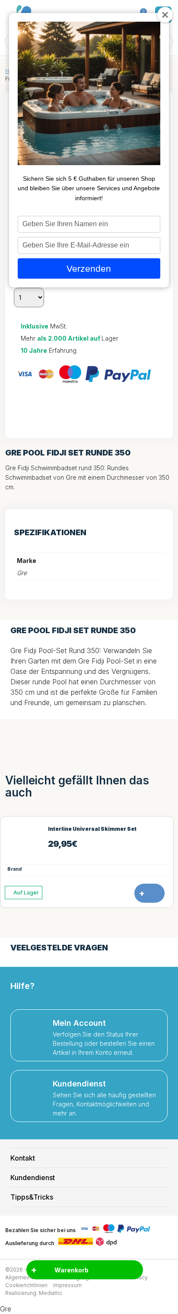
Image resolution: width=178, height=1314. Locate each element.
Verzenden (89, 268)
